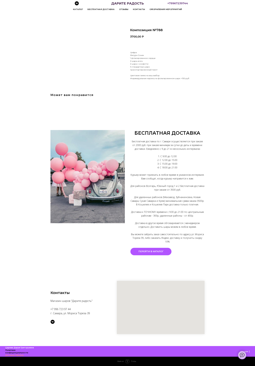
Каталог (78, 9)
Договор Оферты (14, 355)
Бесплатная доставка (101, 9)
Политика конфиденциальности (16, 351)
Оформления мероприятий (166, 9)
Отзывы (123, 9)
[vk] (77, 4)
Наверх (244, 351)
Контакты (139, 9)
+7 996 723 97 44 (60, 309)
